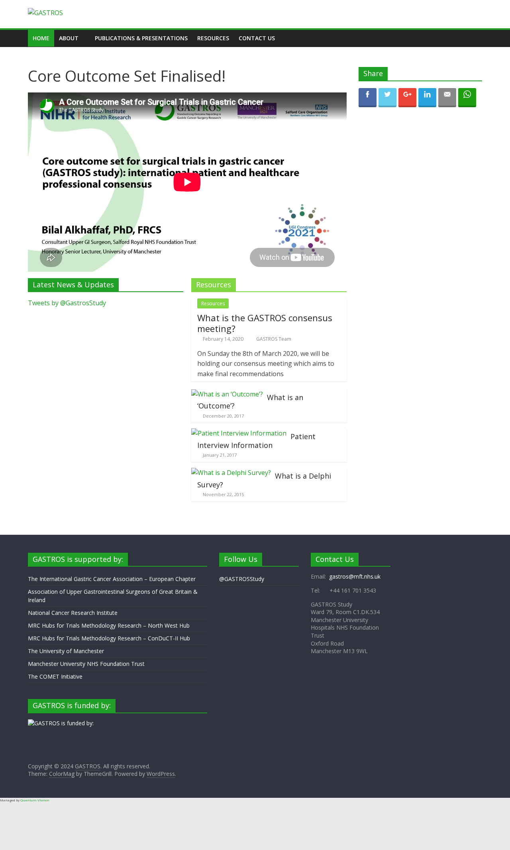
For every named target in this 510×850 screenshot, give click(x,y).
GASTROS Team (273, 339)
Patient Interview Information (256, 441)
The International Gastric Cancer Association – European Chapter (112, 579)
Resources (213, 38)
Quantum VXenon (34, 800)
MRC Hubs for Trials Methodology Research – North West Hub (109, 625)
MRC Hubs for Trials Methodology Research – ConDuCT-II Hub (109, 638)
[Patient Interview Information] (238, 433)
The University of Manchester (66, 651)
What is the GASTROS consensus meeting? (264, 323)
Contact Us (257, 38)
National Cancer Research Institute (73, 612)
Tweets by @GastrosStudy (67, 302)
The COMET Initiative (55, 676)
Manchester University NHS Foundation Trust (86, 663)
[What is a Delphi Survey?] (231, 472)
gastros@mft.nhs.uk (355, 576)
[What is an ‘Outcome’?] (227, 394)
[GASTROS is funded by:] (61, 723)
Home (41, 38)
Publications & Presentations (141, 38)
